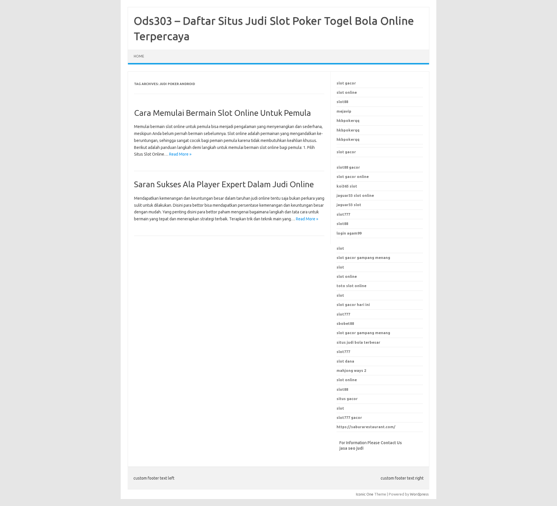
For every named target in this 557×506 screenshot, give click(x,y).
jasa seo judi (351, 448)
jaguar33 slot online (355, 195)
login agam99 (349, 233)
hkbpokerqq (348, 120)
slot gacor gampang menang (363, 257)
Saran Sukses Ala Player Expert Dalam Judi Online (224, 184)
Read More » (180, 154)
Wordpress (419, 494)
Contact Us (391, 442)
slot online (347, 92)
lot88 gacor (348, 167)
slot (340, 248)
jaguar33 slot (349, 205)
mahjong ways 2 (351, 370)
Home (139, 56)
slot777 (343, 214)
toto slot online (351, 286)
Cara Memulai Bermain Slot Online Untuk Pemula (222, 112)
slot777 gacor (349, 417)
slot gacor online (353, 176)
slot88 (342, 102)
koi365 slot (347, 186)
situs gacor (347, 399)
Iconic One (364, 494)
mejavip (344, 111)
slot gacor (346, 83)
